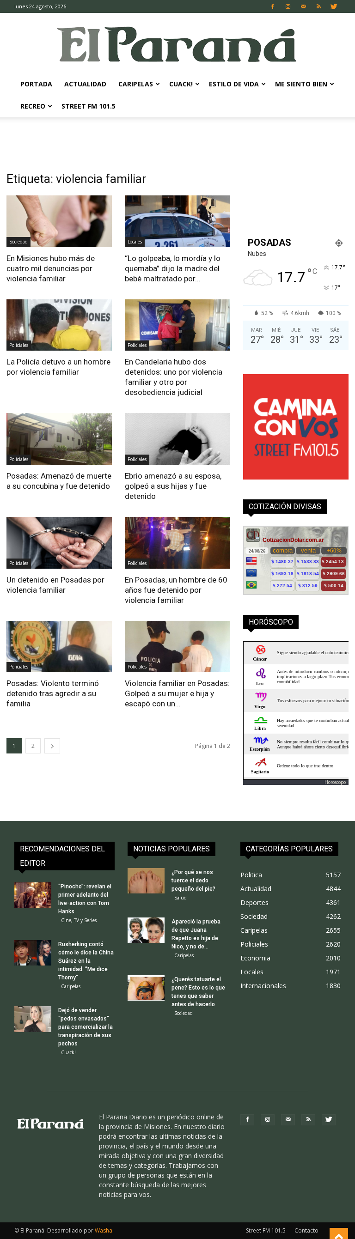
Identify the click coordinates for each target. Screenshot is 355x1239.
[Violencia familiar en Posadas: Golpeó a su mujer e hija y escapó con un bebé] (177, 647)
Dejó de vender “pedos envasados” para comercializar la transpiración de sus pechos (85, 1027)
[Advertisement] (177, 138)
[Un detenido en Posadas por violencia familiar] (59, 543)
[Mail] (303, 6)
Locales (135, 241)
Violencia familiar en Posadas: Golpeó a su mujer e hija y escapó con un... (177, 693)
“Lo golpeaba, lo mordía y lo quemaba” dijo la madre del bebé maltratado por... (172, 268)
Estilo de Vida (234, 83)
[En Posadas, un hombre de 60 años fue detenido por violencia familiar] (177, 543)
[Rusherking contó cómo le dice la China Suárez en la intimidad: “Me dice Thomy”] (32, 953)
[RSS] (318, 6)
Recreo (32, 106)
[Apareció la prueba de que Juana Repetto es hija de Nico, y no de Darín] (146, 930)
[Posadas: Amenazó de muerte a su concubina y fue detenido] (59, 439)
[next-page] (52, 745)
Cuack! (181, 83)
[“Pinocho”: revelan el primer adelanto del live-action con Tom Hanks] (32, 895)
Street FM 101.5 (88, 106)
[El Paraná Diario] (177, 44)
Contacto (306, 1230)
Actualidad (85, 83)
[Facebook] (273, 6)
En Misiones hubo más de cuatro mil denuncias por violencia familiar (50, 268)
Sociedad (18, 241)
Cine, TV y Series (79, 920)
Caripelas (135, 83)
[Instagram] (288, 6)
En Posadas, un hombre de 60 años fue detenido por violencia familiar (176, 590)
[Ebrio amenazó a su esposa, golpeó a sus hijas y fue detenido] (177, 439)
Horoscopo (335, 782)
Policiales (18, 345)
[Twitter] (334, 6)
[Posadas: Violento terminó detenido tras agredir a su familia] (59, 647)
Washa (103, 1230)
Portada (36, 83)
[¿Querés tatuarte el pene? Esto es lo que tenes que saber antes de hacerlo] (146, 988)
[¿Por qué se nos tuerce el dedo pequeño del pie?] (146, 880)
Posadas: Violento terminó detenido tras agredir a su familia (52, 693)
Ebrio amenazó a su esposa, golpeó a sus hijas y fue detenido (173, 486)
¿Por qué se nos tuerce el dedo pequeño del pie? (193, 880)
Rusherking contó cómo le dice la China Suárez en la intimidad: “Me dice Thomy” (86, 961)
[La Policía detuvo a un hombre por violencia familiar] (59, 325)
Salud (180, 897)
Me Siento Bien (301, 83)
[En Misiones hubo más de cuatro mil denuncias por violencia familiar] (59, 221)
